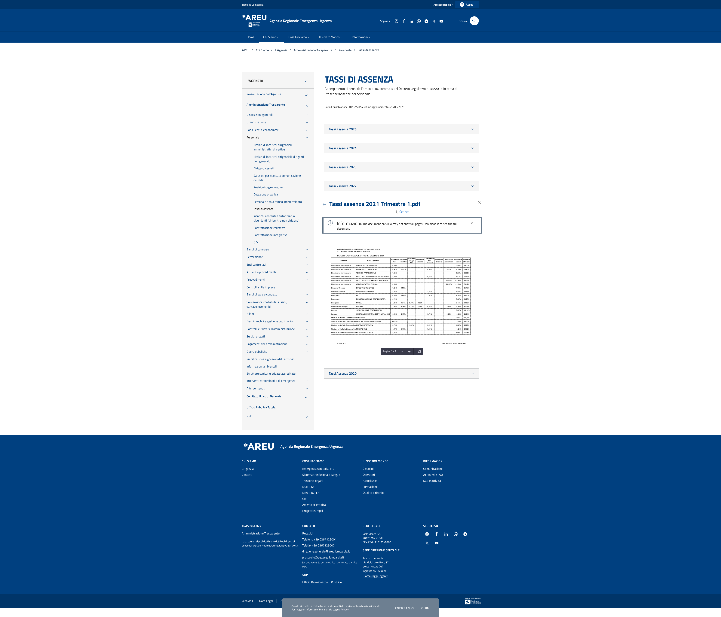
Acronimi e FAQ (433, 474)
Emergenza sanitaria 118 (318, 468)
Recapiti (307, 533)
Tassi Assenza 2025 (343, 129)
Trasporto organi (312, 480)
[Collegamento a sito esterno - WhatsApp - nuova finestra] (417, 20)
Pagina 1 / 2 (389, 351)
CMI (304, 498)
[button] (444, 4)
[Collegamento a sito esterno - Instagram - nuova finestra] (395, 20)
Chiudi (425, 608)
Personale (345, 50)
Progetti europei (312, 510)
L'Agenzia (281, 50)
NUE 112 (308, 486)
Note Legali (266, 601)
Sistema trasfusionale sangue (321, 474)
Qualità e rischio (373, 492)
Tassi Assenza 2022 (343, 186)
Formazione (370, 486)
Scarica (404, 211)
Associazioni (370, 480)
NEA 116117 (310, 492)
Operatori (369, 474)
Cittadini (368, 468)
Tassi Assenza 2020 (343, 373)
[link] (467, 4)
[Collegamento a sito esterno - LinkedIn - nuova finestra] (410, 20)
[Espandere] (418, 351)
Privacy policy (405, 608)
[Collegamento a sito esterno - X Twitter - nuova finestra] (432, 20)
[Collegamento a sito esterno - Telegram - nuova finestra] (425, 20)
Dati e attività (432, 480)
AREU (246, 50)
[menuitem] (250, 37)
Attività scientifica (314, 504)
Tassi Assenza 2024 (343, 148)
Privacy (344, 609)
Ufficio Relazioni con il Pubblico (322, 582)
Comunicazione (433, 468)
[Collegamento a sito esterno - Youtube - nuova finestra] (440, 20)
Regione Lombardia (252, 5)
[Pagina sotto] (408, 351)
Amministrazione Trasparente (313, 50)
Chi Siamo (262, 50)
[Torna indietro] (325, 203)
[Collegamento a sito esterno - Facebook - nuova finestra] (402, 20)
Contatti (247, 474)
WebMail (247, 601)
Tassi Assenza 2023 (343, 167)
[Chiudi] (472, 223)
